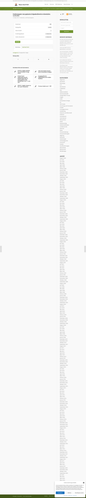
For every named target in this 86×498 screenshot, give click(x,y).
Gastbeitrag (63, 111)
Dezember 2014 (64, 401)
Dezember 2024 (64, 193)
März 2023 (62, 229)
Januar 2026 (63, 170)
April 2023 (62, 227)
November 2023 (64, 215)
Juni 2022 (62, 245)
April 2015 (62, 394)
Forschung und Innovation (66, 106)
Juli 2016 (62, 368)
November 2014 (64, 403)
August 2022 (63, 241)
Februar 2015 (63, 398)
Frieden (62, 107)
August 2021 (63, 262)
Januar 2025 (63, 191)
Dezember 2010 (64, 468)
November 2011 (64, 454)
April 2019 (62, 311)
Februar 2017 (63, 356)
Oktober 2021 (63, 259)
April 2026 (62, 165)
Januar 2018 (63, 337)
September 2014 (64, 407)
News (61, 130)
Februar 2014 (63, 419)
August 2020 (63, 283)
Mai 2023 (62, 226)
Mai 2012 (62, 447)
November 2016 (64, 361)
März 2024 (62, 208)
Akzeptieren (60, 492)
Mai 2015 (62, 393)
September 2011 (64, 457)
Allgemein (62, 79)
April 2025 (62, 186)
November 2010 (64, 469)
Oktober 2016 (63, 363)
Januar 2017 (63, 358)
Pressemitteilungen (64, 133)
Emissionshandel (64, 93)
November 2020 (64, 278)
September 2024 (64, 198)
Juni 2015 (62, 391)
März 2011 (62, 464)
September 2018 (64, 323)
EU (60, 102)
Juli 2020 (62, 285)
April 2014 (62, 415)
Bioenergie (62, 83)
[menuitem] (46, 4)
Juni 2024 (62, 203)
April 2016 (62, 374)
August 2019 (63, 304)
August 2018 (63, 325)
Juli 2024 (62, 201)
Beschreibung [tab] (17, 47)
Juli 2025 (62, 180)
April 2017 (62, 353)
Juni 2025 (62, 182)
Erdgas (26, 52)
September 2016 (64, 365)
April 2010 (62, 478)
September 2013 (64, 426)
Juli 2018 (62, 327)
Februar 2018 (63, 335)
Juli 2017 (62, 347)
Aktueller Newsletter (17, 8)
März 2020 (62, 292)
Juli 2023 (62, 222)
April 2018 (62, 332)
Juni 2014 (62, 412)
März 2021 (62, 271)
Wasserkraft (63, 147)
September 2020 (64, 281)
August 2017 (63, 346)
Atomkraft (62, 81)
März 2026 (62, 166)
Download (17, 41)
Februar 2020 (63, 293)
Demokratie (63, 86)
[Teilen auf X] (28, 59)
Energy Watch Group (65, 95)
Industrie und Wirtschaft (66, 112)
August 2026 (63, 158)
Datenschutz (70, 495)
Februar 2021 (63, 273)
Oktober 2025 (63, 175)
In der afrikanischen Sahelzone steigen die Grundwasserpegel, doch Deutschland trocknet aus (66, 61)
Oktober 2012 (63, 441)
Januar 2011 (63, 466)
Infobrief (62, 114)
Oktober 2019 (63, 300)
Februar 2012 (63, 450)
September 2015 (64, 386)
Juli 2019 (62, 306)
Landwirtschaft (63, 126)
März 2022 (62, 250)
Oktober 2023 (63, 217)
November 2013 (64, 424)
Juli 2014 (62, 410)
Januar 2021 (63, 274)
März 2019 (62, 313)
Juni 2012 (62, 445)
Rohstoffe (62, 137)
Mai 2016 (62, 372)
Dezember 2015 (64, 381)
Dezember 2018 (64, 318)
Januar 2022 (63, 253)
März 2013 (62, 436)
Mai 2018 (62, 330)
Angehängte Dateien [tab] (25, 47)
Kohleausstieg (63, 123)
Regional (62, 135)
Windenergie (63, 151)
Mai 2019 (62, 309)
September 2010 (64, 473)
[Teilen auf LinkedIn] (38, 59)
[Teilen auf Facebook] (18, 59)
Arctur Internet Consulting (27, 496)
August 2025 (63, 179)
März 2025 (62, 187)
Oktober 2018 (63, 321)
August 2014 (63, 408)
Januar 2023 (63, 233)
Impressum (75, 495)
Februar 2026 (63, 168)
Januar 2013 (63, 438)
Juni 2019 (62, 307)
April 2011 (62, 462)
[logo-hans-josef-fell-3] (22, 4)
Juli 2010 (62, 474)
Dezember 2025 (64, 172)
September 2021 (64, 260)
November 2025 (64, 173)
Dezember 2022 (64, 234)
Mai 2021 (62, 267)
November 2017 (64, 340)
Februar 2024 (63, 210)
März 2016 (62, 375)
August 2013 (63, 428)
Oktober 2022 (63, 238)
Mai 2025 (62, 184)
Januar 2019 (63, 316)
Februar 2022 (63, 252)
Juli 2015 (62, 389)
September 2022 (64, 240)
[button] (83, 482)
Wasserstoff (63, 149)
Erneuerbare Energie (65, 100)
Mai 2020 (62, 288)
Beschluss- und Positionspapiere (27, 17)
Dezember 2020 (64, 276)
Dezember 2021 (64, 255)
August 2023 (63, 220)
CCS (61, 85)
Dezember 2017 (64, 339)
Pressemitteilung (64, 132)
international (63, 118)
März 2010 (62, 480)
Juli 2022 (62, 243)
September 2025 (64, 177)
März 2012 (62, 448)
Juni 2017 (62, 349)
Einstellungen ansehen (79, 492)
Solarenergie (63, 139)
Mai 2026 (62, 163)
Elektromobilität (64, 92)
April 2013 (62, 434)
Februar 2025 (63, 189)
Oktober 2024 (63, 196)
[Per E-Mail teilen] (49, 59)
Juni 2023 (62, 224)
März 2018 (62, 334)
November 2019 (64, 299)
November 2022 (64, 236)
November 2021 (64, 257)
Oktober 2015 (63, 384)
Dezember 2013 (64, 422)
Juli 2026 (62, 159)
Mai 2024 (62, 205)
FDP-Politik (62, 104)
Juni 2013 (62, 431)
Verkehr (62, 144)
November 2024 (64, 194)
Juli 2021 (62, 264)
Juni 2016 (62, 370)
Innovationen (63, 116)
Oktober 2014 (63, 405)
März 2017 (62, 354)
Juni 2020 (62, 287)
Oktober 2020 (63, 280)
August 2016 (63, 367)
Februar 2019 (63, 314)
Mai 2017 (62, 351)
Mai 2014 (62, 414)
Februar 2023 (63, 231)
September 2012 (64, 443)
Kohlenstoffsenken (64, 125)
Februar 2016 (63, 377)
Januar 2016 (63, 379)
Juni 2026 (62, 161)
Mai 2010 (62, 476)
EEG (61, 90)
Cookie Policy (65, 495)
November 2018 (64, 320)
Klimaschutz (63, 119)
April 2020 (62, 290)
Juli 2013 (62, 429)
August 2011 (63, 459)
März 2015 (62, 396)
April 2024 (62, 206)
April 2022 (62, 248)
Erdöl (61, 99)
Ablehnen (69, 492)
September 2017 (64, 344)
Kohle (61, 121)
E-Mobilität (62, 88)
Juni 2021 (62, 266)
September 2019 (64, 302)
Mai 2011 (62, 461)
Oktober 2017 (63, 342)
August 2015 (63, 387)
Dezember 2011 (64, 452)
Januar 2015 (63, 400)
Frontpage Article (64, 109)
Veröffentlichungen (64, 146)
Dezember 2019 (64, 297)
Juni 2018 (62, 328)
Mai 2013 (62, 433)
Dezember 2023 (64, 213)
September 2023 (64, 219)
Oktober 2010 (63, 471)
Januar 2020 (63, 295)
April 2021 (62, 269)
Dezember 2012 (64, 440)
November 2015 (64, 382)
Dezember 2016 (64, 360)
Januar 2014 (63, 421)
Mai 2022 (62, 247)
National (62, 128)
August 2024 (63, 200)
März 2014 (62, 417)
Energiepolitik (22, 52)
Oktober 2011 (63, 455)
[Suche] (72, 4)
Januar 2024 (63, 212)
